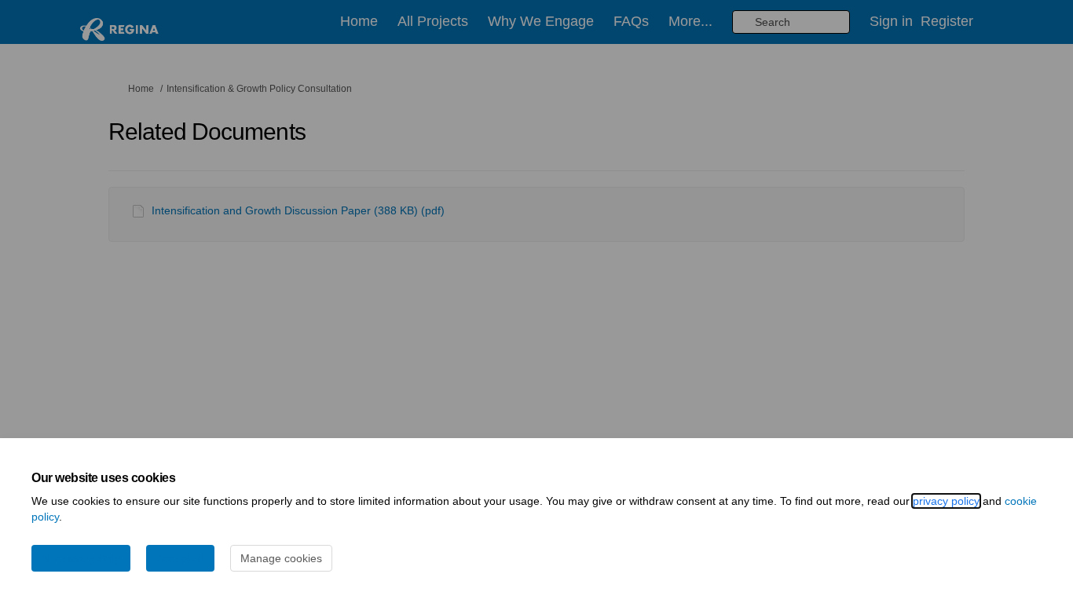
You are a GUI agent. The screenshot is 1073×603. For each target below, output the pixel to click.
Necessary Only (81, 558)
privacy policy (946, 501)
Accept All (180, 558)
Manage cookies (281, 558)
